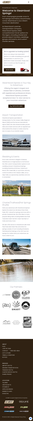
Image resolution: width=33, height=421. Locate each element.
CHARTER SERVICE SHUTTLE (9, 372)
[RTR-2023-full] (26, 312)
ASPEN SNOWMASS (7, 389)
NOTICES (4, 357)
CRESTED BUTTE (6, 385)
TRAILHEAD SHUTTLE (7, 370)
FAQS (3, 346)
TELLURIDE (5, 382)
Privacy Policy (23, 417)
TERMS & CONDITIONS (8, 355)
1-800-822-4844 (15, 351)
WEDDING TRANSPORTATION (10, 368)
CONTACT (5, 351)
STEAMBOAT (5, 387)
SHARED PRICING (7, 374)
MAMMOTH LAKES (7, 391)
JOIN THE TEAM (6, 348)
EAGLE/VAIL (5, 393)
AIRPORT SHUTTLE (7, 365)
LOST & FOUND (6, 353)
